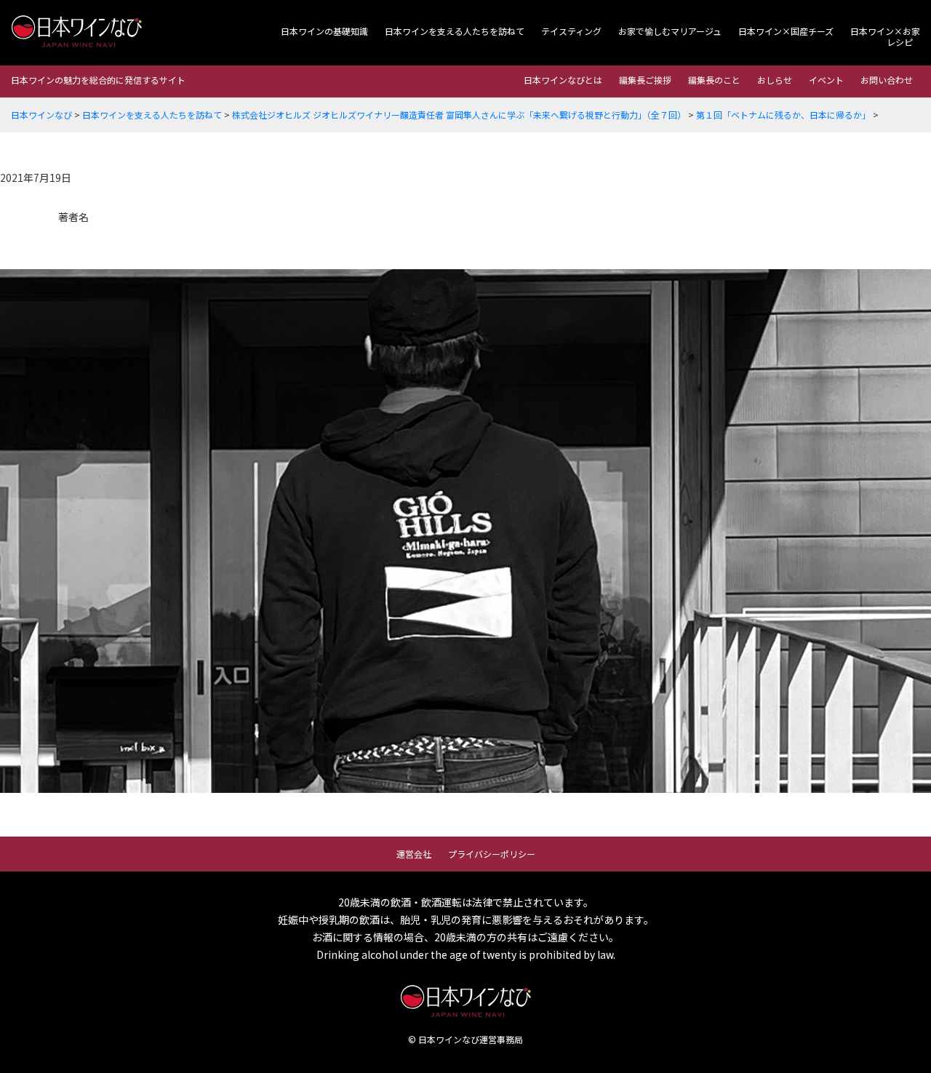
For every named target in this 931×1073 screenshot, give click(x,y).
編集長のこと (714, 79)
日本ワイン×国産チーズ (786, 31)
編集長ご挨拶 (645, 79)
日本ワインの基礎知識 (324, 31)
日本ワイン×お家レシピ (885, 36)
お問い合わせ (886, 79)
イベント (826, 79)
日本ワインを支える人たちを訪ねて (454, 31)
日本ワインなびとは (563, 79)
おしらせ (774, 79)
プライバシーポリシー (491, 853)
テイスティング (571, 31)
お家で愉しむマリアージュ (670, 31)
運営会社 (413, 853)
